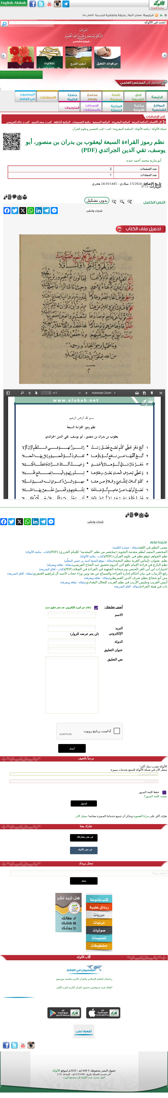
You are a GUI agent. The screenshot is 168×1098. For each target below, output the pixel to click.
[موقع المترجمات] (69, 107)
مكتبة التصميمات (81, 122)
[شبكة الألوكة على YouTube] (49, 3)
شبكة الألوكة (159, 129)
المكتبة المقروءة (121, 122)
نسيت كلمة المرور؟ (155, 796)
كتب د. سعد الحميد (41, 122)
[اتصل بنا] (88, 16)
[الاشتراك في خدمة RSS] (156, 16)
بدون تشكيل (96, 200)
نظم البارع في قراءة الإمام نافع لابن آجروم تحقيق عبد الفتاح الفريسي (120, 564)
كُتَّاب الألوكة (84, 957)
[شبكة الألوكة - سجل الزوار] (134, 16)
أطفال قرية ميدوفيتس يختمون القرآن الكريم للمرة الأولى (84, 987)
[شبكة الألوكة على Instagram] (57, 3)
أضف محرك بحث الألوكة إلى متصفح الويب (84, 1077)
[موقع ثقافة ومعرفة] (113, 96)
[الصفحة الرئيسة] (165, 16)
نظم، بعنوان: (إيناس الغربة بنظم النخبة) (140, 560)
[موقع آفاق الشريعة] (135, 96)
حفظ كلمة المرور (149, 792)
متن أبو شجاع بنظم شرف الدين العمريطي (138, 578)
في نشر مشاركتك (85, 837)
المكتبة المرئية (139, 122)
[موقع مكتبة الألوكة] (135, 107)
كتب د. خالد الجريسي (18, 122)
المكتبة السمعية (101, 122)
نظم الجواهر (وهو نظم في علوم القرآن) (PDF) (135, 556)
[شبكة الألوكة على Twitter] (40, 3)
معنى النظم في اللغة (153, 547)
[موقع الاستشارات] (48, 96)
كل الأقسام (156, 122)
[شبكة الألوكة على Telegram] (65, 3)
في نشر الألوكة (85, 849)
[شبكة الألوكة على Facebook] (32, 3)
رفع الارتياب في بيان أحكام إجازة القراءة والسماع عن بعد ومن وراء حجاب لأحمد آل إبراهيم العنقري (100, 573)
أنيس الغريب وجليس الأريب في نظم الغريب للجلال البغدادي (126, 582)
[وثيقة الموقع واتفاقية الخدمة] (110, 16)
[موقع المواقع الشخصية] (157, 107)
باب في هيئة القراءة (153, 586)
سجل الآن (81, 816)
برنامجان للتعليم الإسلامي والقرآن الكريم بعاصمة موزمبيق (84, 979)
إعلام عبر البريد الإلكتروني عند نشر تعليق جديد (68, 607)
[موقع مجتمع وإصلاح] (91, 96)
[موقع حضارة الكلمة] (69, 96)
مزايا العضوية (141, 816)
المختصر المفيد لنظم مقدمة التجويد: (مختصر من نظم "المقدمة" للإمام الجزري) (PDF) (108, 552)
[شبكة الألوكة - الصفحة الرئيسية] (148, 16)
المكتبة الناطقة (62, 122)
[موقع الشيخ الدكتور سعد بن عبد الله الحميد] (84, 37)
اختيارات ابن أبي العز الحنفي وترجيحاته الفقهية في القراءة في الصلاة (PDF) (115, 569)
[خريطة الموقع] (161, 16)
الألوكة (56, 1070)
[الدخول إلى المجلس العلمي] (140, 83)
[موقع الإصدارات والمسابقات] (91, 107)
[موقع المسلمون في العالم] (26, 96)
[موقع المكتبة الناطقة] (113, 107)
